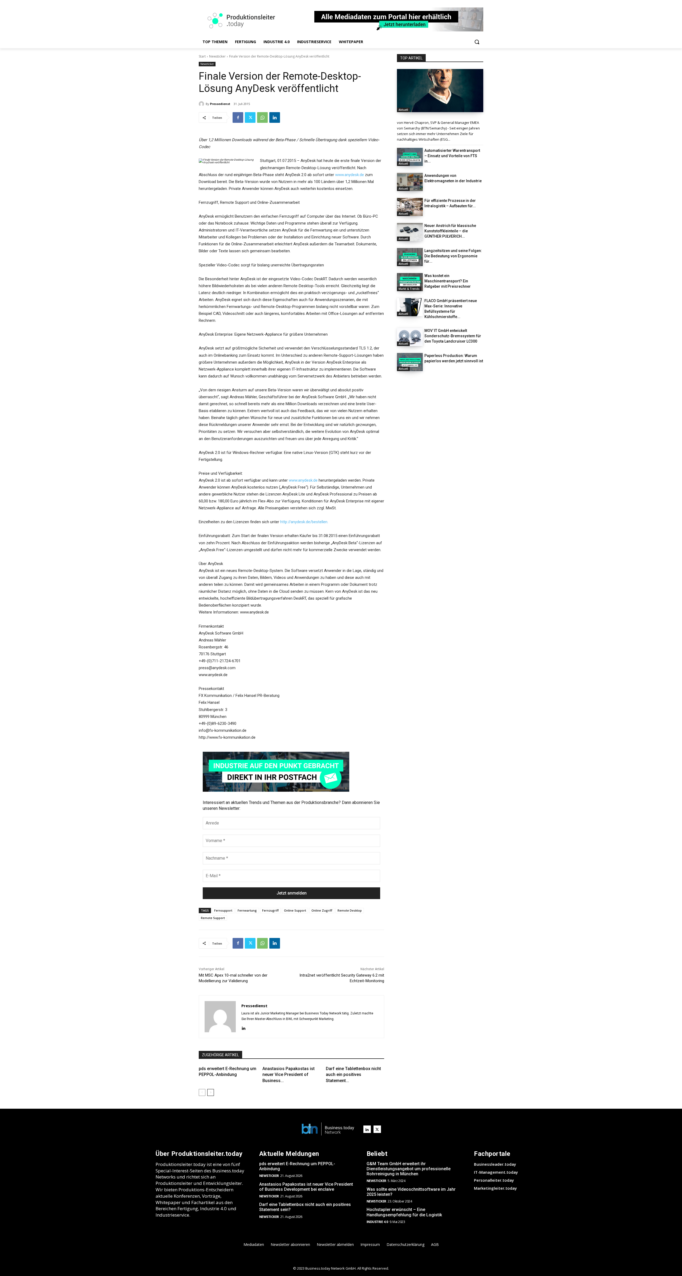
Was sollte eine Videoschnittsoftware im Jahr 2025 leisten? (411, 1192)
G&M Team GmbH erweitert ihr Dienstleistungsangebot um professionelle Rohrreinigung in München (408, 1168)
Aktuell (403, 110)
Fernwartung (247, 910)
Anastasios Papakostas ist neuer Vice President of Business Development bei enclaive (306, 1187)
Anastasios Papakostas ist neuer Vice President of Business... (288, 1074)
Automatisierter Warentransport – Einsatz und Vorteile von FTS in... (452, 155)
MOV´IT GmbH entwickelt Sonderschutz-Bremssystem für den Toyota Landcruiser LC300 (452, 335)
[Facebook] (238, 117)
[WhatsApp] (262, 117)
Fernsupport (223, 910)
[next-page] (210, 1092)
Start (202, 56)
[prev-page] (202, 1092)
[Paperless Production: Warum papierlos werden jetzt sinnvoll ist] (410, 362)
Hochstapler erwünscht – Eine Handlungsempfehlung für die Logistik (404, 1212)
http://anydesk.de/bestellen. (304, 521)
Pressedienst (220, 104)
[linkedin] (243, 1028)
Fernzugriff (270, 910)
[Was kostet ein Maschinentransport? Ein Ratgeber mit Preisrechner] (410, 282)
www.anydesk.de (349, 174)
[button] (476, 41)
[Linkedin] (274, 117)
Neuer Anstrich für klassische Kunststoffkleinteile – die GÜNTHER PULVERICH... (450, 230)
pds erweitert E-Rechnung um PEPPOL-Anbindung (297, 1166)
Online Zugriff (321, 910)
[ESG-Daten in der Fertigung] (440, 90)
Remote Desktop (350, 910)
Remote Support (213, 918)
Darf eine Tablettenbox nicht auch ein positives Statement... (353, 1074)
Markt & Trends (409, 289)
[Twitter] (250, 117)
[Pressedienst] (202, 104)
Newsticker (217, 56)
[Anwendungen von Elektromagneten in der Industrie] (410, 182)
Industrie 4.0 (377, 1222)
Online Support (295, 910)
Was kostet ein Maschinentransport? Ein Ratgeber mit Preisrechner (447, 281)
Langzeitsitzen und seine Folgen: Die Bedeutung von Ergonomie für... (453, 256)
